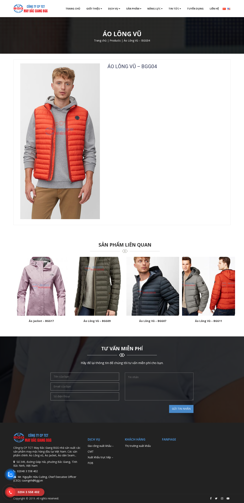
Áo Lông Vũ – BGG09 (97, 321)
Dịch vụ (113, 8)
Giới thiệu (93, 8)
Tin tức (174, 8)
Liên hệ (214, 8)
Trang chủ (73, 8)
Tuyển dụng (195, 8)
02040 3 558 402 (27, 471)
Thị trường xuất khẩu (138, 446)
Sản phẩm (133, 8)
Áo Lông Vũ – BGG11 (208, 321)
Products (115, 40)
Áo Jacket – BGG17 (41, 321)
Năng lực (154, 8)
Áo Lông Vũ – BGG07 (152, 321)
